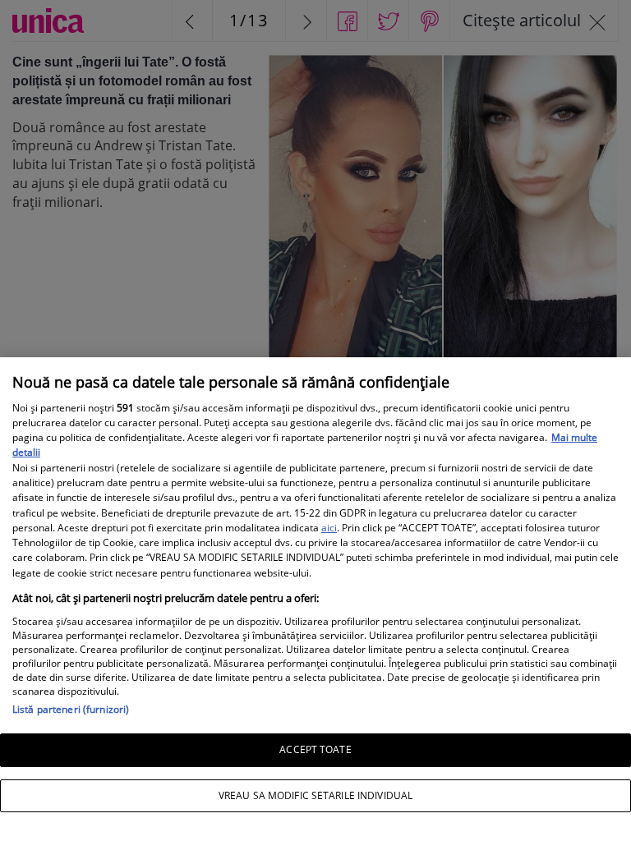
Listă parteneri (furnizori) (70, 709)
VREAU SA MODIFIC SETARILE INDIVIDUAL (315, 795)
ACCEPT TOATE (315, 749)
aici (329, 528)
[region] (315, 599)
